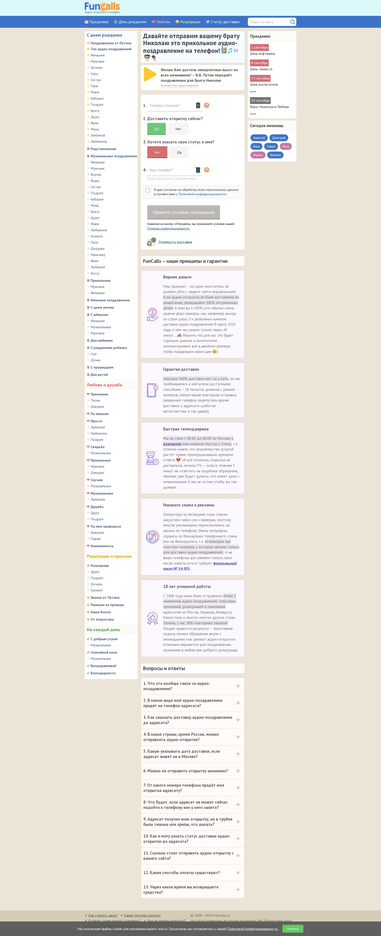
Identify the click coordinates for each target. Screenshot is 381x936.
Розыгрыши (190, 22)
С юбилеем (99, 314)
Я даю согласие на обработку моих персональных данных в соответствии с (196, 192)
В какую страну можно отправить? (114, 920)
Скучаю (97, 480)
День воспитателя (264, 84)
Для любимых (102, 340)
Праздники (98, 22)
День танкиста (261, 69)
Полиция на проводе (107, 604)
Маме (95, 92)
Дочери (96, 67)
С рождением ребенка (109, 347)
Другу (95, 117)
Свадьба (98, 447)
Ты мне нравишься (106, 526)
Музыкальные (101, 327)
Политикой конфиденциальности (202, 194)
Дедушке (98, 248)
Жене (95, 123)
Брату (95, 110)
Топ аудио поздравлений (111, 49)
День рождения (132, 22)
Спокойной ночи (104, 652)
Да (156, 129)
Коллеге (97, 236)
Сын (94, 354)
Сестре (96, 80)
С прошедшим (102, 367)
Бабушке (97, 98)
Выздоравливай (103, 666)
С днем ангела (102, 307)
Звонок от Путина (105, 597)
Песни (95, 400)
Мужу (95, 129)
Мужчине (98, 61)
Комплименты (102, 546)
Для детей (99, 374)
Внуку (95, 180)
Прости (96, 421)
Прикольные (101, 280)
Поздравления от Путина (111, 43)
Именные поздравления (110, 300)
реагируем (172, 443)
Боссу (95, 273)
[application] (150, 74)
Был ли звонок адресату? (166, 920)
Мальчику (98, 254)
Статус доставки (225, 22)
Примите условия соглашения (184, 212)
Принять (293, 928)
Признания (99, 394)
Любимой (98, 135)
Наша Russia (101, 612)
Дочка (95, 360)
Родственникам (103, 148)
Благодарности (103, 673)
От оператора (102, 619)
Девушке (97, 406)
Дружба (97, 506)
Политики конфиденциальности (168, 228)
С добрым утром (104, 639)
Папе (94, 86)
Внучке (96, 174)
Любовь (163, 22)
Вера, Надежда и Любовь (269, 106)
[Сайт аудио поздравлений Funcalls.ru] (102, 8)
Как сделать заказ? (103, 915)
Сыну (94, 73)
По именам (99, 413)
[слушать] (150, 74)
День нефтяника (262, 53)
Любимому (99, 141)
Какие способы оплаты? (142, 915)
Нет (178, 129)
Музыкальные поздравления (114, 156)
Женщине (98, 55)
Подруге (97, 104)
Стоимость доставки (175, 242)
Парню (96, 538)
